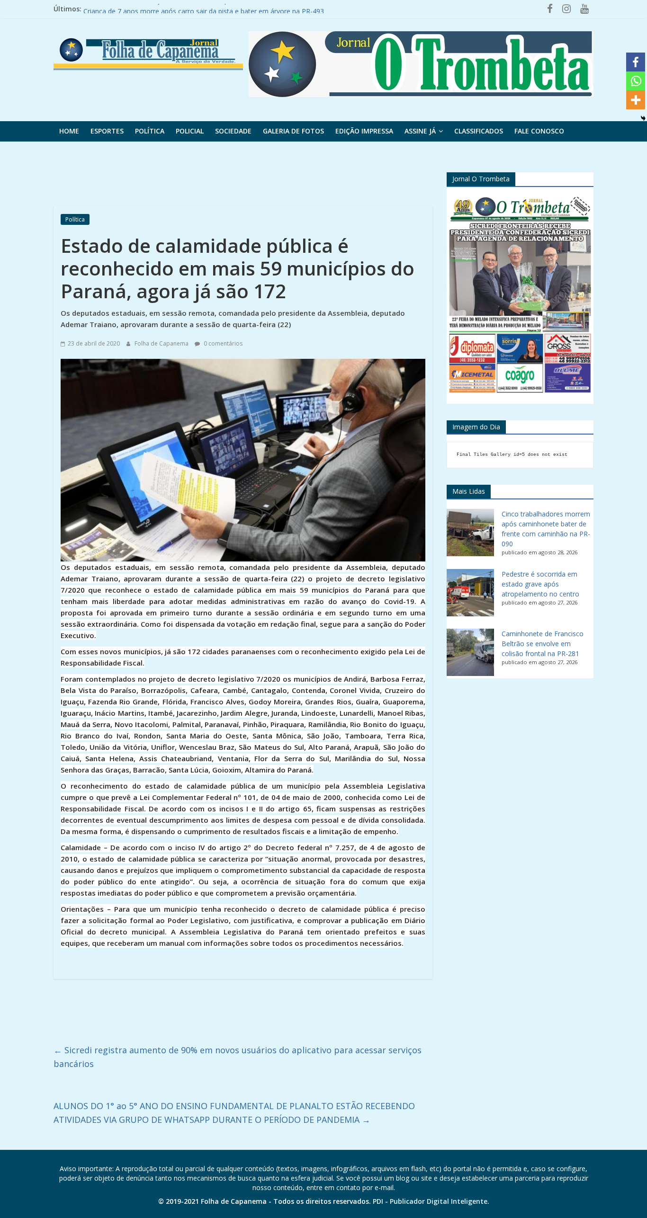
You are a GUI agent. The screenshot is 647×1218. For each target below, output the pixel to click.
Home (69, 130)
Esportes (107, 130)
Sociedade (233, 130)
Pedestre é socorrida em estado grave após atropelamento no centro (540, 583)
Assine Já (420, 130)
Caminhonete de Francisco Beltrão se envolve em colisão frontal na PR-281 (543, 643)
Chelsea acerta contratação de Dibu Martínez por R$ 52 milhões (181, 8)
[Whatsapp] (635, 80)
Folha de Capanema (162, 343)
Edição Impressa (364, 130)
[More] (635, 99)
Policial (190, 130)
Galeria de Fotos (293, 130)
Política (149, 130)
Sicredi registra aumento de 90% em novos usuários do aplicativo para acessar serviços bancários (238, 1056)
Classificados (478, 130)
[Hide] (643, 118)
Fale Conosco (539, 130)
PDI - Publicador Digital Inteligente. (431, 1201)
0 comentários (222, 343)
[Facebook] (635, 62)
